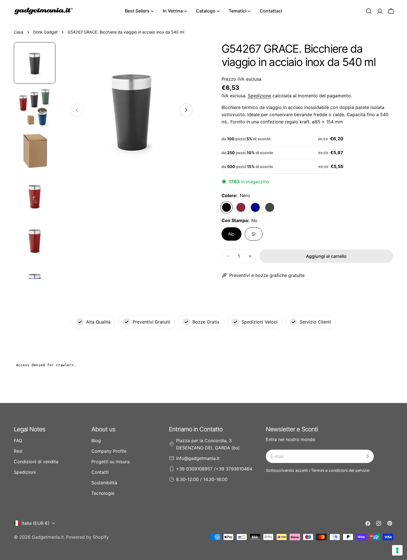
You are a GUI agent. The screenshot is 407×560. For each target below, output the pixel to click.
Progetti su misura (110, 461)
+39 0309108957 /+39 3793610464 (214, 469)
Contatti (100, 472)
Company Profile (109, 451)
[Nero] (226, 207)
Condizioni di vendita (36, 461)
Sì (254, 234)
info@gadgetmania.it (198, 458)
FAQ (18, 440)
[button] (368, 11)
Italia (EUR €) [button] (36, 523)
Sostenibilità (104, 482)
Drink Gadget (45, 32)
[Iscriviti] (367, 456)
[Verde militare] (270, 207)
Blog (96, 440)
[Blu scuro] (255, 207)
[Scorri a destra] (186, 110)
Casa (18, 32)
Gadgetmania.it (48, 537)
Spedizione (259, 95)
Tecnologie (102, 493)
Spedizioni (25, 472)
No (231, 234)
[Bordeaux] (241, 207)
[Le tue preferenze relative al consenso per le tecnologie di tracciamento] (397, 550)
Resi (18, 451)
